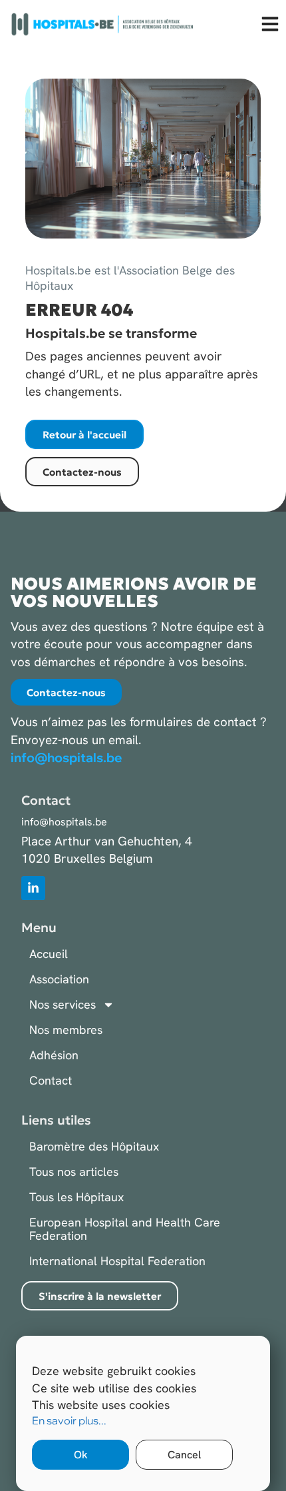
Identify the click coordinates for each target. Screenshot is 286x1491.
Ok (81, 1455)
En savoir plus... (69, 1420)
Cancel (184, 1455)
